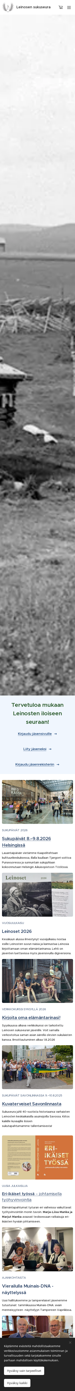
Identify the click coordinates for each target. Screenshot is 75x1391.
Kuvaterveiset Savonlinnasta (31, 1104)
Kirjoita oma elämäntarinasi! (31, 1017)
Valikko (69, 7)
